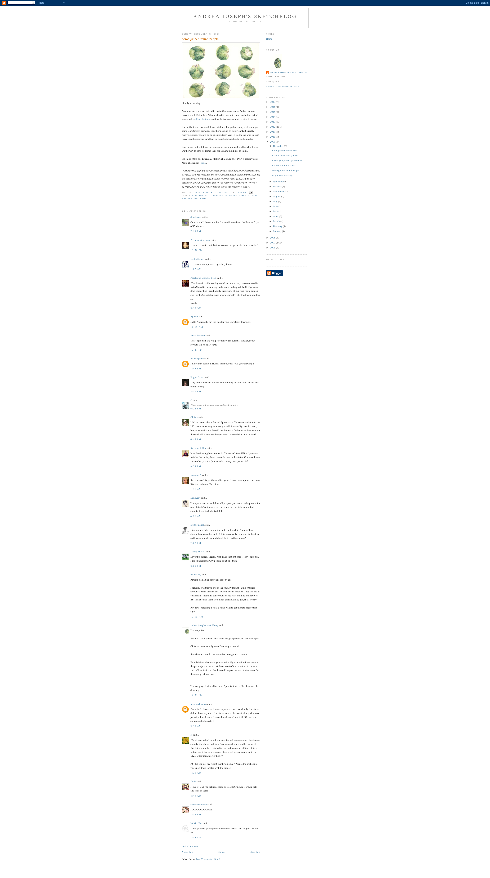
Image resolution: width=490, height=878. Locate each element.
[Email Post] (250, 192)
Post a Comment (190, 846)
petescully (195, 574)
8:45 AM (196, 795)
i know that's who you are (285, 155)
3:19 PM (195, 391)
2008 (273, 237)
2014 (273, 116)
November (278, 181)
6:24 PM (195, 408)
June (275, 206)
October (277, 186)
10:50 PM (196, 250)
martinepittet (197, 358)
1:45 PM (195, 368)
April (276, 216)
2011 (273, 131)
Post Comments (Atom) (208, 859)
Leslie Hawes (197, 259)
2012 (273, 126)
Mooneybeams (198, 704)
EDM (241, 196)
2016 (273, 107)
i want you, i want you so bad (287, 160)
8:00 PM (195, 566)
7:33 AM (196, 837)
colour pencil (214, 196)
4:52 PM (195, 814)
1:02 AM (196, 269)
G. (191, 400)
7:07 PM (195, 543)
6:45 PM (195, 439)
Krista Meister (197, 335)
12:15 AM (196, 616)
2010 (273, 136)
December (278, 146)
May (275, 211)
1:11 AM (196, 489)
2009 (273, 141)
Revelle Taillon (198, 448)
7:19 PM (195, 231)
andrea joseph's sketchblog (245, 16)
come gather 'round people (286, 170)
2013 (273, 121)
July (275, 201)
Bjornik (194, 316)
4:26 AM (196, 516)
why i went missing (282, 175)
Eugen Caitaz (197, 377)
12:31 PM (196, 695)
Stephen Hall (197, 524)
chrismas (198, 196)
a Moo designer (202, 119)
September (279, 191)
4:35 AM (196, 772)
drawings (231, 196)
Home (221, 851)
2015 (273, 112)
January (277, 231)
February (278, 226)
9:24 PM (195, 466)
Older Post (255, 851)
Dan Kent (195, 497)
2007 (273, 242)
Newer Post (187, 851)
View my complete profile (282, 87)
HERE (203, 162)
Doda (193, 781)
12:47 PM (196, 349)
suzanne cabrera (198, 804)
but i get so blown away (284, 150)
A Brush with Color (200, 240)
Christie (194, 417)
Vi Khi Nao (196, 823)
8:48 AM (196, 308)
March (276, 221)
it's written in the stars (283, 165)
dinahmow (195, 217)
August (277, 196)
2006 (273, 247)
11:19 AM (196, 326)
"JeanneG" (195, 475)
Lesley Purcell (197, 551)
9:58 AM (196, 726)
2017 (273, 102)
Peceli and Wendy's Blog (203, 277)
